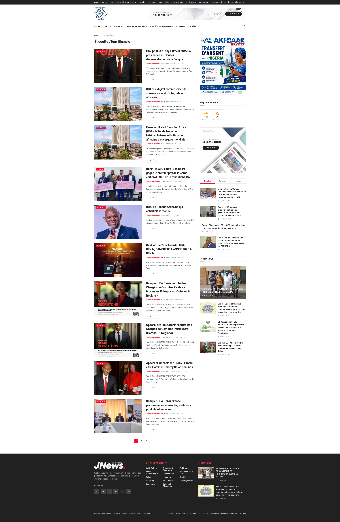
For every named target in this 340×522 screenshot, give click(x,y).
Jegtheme (146, 513)
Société (192, 26)
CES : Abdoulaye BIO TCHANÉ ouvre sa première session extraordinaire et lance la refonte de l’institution (231, 327)
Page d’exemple (190, 2)
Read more (153, 80)
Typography (98, 7)
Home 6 (104, 2)
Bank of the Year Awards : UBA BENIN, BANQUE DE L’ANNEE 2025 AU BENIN (170, 249)
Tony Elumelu (110, 35)
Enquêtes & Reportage (161, 26)
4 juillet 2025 (173, 413)
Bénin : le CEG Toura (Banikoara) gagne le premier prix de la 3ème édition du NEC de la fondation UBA (168, 173)
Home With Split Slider (138, 2)
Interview (180, 26)
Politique (119, 26)
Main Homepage (177, 2)
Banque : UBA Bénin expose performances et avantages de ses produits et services (168, 405)
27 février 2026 (173, 215)
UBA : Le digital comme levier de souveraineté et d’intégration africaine (166, 93)
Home (96, 35)
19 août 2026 (224, 316)
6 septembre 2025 (174, 371)
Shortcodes (239, 2)
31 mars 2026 (173, 101)
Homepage (152, 2)
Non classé (168, 481)
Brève (108, 26)
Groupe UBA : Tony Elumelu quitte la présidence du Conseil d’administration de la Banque (168, 55)
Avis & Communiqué (152, 473)
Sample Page (229, 2)
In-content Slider (164, 2)
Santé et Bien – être (186, 473)
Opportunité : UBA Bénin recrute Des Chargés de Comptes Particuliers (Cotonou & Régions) (169, 329)
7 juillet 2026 (173, 63)
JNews (102, 513)
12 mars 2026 (173, 144)
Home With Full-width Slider (119, 2)
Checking (150, 481)
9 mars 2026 (172, 181)
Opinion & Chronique (136, 26)
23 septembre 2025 (175, 300)
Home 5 (97, 2)
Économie (100, 51)
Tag (102, 35)
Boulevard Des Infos (156, 63)
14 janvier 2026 (174, 257)
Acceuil (98, 26)
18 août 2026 (224, 336)
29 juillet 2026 (225, 355)
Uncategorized (186, 481)
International (168, 474)
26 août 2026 (208, 295)
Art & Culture (151, 468)
